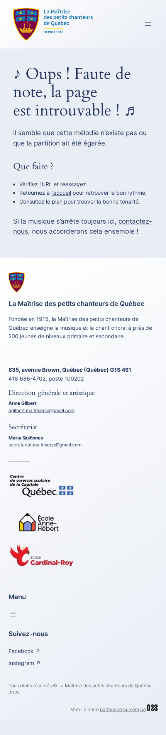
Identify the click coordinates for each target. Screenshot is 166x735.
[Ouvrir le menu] (148, 24)
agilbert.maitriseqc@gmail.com (41, 410)
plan (57, 201)
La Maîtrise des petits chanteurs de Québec (76, 303)
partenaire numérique (123, 709)
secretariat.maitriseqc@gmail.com (44, 445)
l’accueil (61, 192)
